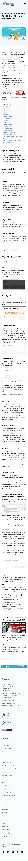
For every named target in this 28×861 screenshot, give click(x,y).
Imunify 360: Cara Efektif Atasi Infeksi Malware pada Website (13, 16)
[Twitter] (17, 852)
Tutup (10, 104)
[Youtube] (22, 852)
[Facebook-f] (3, 852)
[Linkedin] (13, 852)
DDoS (21, 417)
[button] (25, 4)
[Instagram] (8, 852)
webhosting (5, 545)
